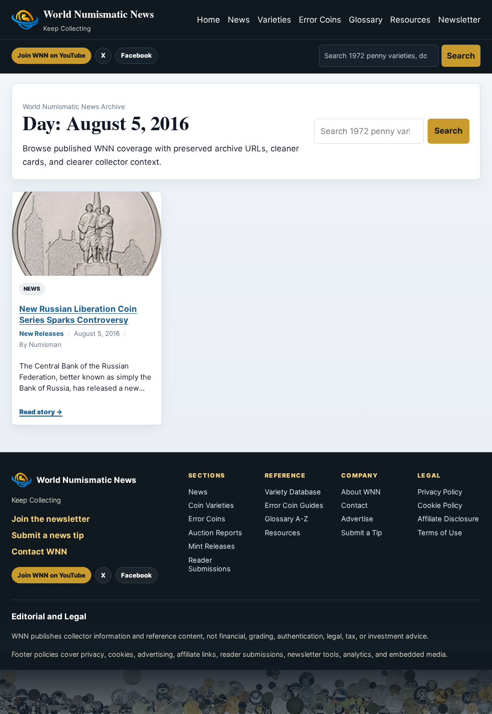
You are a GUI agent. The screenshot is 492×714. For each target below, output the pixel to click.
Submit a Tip (361, 533)
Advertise (357, 519)
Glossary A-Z (286, 519)
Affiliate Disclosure (448, 519)
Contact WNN (39, 551)
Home (208, 20)
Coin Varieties (211, 505)
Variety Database (293, 492)
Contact (354, 505)
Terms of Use (440, 533)
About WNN (361, 492)
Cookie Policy (440, 505)
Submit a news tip (48, 535)
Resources (410, 20)
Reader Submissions (209, 564)
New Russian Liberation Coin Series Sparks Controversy (78, 314)
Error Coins (320, 20)
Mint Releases (211, 546)
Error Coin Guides (294, 505)
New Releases (41, 333)
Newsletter (459, 20)
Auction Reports (215, 533)
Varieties (274, 20)
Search (461, 56)
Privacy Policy (440, 492)
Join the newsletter (51, 519)
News (239, 20)
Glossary (365, 20)
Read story (37, 412)
